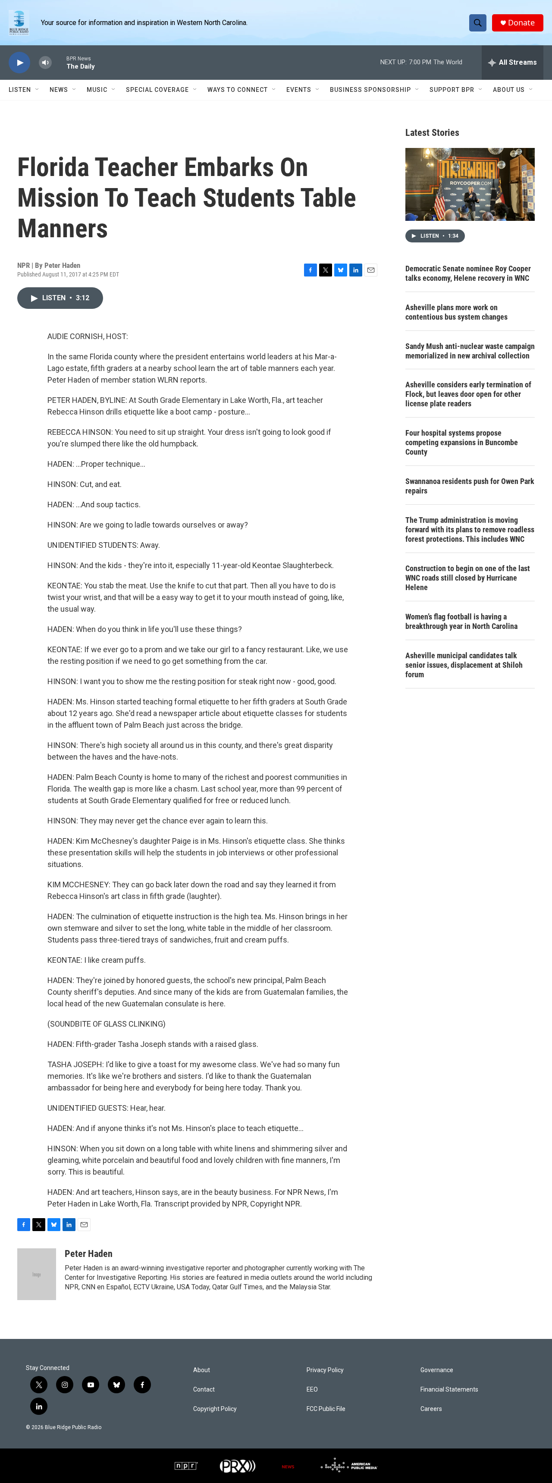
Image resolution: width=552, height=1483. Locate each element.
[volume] (45, 62)
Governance (436, 1370)
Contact (204, 1389)
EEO (312, 1389)
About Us (509, 89)
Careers (431, 1409)
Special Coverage (157, 89)
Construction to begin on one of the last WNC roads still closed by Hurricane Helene (467, 578)
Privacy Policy (325, 1370)
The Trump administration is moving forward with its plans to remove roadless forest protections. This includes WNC (469, 529)
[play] (19, 63)
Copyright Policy (215, 1409)
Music (97, 89)
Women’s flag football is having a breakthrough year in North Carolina (461, 621)
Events (298, 89)
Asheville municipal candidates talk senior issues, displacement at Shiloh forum (464, 665)
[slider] (59, 62)
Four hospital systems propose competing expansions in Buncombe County (461, 442)
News (59, 89)
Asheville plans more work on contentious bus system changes (456, 312)
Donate (521, 22)
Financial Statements (449, 1389)
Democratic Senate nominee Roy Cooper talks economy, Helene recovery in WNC (468, 273)
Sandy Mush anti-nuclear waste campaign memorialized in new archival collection (470, 351)
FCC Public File (326, 1409)
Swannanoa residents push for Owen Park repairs (469, 486)
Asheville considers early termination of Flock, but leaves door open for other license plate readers (468, 394)
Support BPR (452, 89)
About (201, 1370)
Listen (20, 89)
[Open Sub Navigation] (37, 89)
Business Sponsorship (370, 89)
